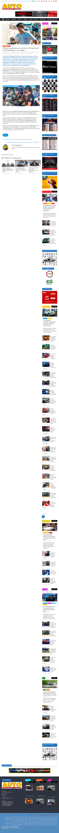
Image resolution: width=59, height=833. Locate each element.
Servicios (48, 822)
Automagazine (15, 52)
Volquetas (22, 820)
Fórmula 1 (34, 817)
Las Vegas (35, 52)
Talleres (34, 823)
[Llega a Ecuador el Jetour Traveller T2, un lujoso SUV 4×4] (46, 733)
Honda (39, 821)
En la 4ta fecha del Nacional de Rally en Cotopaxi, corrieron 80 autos (21, 169)
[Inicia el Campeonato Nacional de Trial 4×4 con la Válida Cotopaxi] (49, 680)
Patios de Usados (8, 823)
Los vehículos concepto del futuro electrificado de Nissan (17, 139)
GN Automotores (42, 819)
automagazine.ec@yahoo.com (7, 803)
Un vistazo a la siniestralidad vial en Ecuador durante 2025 (53, 563)
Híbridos (53, 603)
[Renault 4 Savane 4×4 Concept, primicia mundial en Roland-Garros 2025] (46, 705)
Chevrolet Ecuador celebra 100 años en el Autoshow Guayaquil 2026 (53, 384)
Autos (37, 820)
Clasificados (30, 819)
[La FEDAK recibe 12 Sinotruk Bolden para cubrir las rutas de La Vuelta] (46, 398)
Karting (9, 46)
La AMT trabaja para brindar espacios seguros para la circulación (23, 142)
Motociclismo (48, 817)
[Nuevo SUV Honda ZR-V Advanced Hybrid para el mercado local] (46, 465)
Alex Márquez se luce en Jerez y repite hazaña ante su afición (53, 223)
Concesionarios (54, 821)
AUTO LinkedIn (13, 825)
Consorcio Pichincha (54, 822)
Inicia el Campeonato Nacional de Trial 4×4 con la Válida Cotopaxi (49, 693)
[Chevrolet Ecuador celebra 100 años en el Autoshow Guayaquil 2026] (46, 380)
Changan (29, 821)
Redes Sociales (42, 823)
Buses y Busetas (6, 820)
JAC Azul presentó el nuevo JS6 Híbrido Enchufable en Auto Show (49, 609)
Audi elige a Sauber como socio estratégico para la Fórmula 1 (33, 169)
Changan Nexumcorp (26, 822)
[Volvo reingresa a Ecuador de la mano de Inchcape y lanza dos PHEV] (46, 492)
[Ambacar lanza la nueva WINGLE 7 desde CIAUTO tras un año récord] (46, 657)
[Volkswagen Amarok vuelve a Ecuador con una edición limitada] (46, 724)
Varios (30, 19)
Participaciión (9, 53)
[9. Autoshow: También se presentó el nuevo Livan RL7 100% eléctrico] (49, 309)
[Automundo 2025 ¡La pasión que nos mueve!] (46, 570)
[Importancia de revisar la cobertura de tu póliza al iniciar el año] (49, 523)
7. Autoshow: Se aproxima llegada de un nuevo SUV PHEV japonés (53, 356)
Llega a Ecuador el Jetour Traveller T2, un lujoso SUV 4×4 (53, 735)
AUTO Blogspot (48, 823)
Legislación (55, 825)
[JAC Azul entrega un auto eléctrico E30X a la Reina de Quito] (46, 666)
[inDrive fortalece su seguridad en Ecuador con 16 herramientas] (51, 785)
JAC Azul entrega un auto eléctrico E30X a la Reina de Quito (53, 670)
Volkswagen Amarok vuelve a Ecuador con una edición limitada (53, 727)
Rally (37, 817)
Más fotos (22, 818)
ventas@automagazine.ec (6, 805)
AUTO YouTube (30, 825)
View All (54, 23)
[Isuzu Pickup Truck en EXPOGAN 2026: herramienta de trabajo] (46, 474)
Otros (50, 821)
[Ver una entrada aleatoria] (56, 19)
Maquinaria (26, 820)
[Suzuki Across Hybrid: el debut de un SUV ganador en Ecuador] (46, 639)
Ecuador (23, 52)
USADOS (47, 818)
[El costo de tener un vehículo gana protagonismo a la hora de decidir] (46, 408)
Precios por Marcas (42, 818)
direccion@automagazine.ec (7, 804)
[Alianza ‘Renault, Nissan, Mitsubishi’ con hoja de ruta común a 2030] (8, 160)
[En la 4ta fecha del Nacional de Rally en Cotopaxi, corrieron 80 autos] (21, 160)
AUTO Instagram (19, 825)
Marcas (34, 820)
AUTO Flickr (51, 825)
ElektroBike (47, 821)
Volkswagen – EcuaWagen (51, 820)
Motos (19, 19)
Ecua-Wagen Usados (9, 819)
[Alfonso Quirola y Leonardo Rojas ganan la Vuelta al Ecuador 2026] (40, 785)
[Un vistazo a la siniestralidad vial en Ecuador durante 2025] (46, 561)
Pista (53, 203)
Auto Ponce (25, 819)
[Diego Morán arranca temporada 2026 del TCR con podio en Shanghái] (49, 194)
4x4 (44, 689)
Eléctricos (45, 318)
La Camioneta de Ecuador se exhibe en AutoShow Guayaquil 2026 (53, 375)
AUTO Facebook (54, 823)
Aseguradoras (46, 532)
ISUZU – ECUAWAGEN (42, 820)
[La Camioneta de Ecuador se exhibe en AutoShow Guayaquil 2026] (46, 372)
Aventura (12, 818)
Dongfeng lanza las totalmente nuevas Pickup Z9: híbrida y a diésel (53, 651)
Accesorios (24, 823)
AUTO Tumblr (42, 825)
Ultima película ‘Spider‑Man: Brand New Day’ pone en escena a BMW (53, 421)
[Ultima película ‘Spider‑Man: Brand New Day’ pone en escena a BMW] (46, 418)
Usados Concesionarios (53, 818)
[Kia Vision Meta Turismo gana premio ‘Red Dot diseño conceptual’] (46, 456)
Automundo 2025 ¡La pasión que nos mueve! (53, 572)
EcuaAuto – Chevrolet (34, 822)
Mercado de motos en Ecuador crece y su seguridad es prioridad (53, 581)
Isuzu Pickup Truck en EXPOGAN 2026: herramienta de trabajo (53, 477)
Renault (33, 821)
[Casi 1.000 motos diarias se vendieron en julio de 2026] (46, 344)
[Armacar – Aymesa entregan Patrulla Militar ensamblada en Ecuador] (46, 482)
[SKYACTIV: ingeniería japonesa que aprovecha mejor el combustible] (46, 426)
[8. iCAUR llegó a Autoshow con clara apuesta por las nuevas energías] (46, 335)
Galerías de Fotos (17, 818)
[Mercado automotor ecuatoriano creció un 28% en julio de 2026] (46, 389)
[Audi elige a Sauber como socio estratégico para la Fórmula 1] (34, 160)
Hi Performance (19, 823)
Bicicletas (4, 818)
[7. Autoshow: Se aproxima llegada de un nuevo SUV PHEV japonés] (46, 353)
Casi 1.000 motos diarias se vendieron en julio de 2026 (53, 347)
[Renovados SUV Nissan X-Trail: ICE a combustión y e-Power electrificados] (46, 436)
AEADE (45, 822)
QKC (25, 53)
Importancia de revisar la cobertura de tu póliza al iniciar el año (49, 537)
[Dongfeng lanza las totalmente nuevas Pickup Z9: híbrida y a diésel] (46, 648)
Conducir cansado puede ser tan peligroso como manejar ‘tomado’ (50, 33)
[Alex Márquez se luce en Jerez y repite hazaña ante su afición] (46, 220)
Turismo (25, 19)
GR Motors (21, 819)
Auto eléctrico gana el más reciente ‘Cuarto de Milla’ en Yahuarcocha (53, 232)
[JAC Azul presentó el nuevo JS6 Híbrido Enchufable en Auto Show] (46, 362)
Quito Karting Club (30, 53)
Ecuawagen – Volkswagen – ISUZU (10, 822)
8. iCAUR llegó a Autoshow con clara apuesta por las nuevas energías (27, 1)
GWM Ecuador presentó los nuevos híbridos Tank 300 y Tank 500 (53, 718)
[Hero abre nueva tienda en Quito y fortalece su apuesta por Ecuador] (46, 501)
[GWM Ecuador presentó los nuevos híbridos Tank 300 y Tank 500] (46, 715)
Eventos (49, 603)
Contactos (49, 19)
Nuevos (36, 19)
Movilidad (49, 28)
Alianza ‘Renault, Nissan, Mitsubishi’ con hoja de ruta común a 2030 (8, 169)
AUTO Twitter (25, 825)
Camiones (26, 817)
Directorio (42, 19)
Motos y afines (48, 819)
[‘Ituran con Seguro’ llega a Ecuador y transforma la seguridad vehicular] (46, 551)
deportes (19, 52)
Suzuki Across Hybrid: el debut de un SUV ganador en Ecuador (53, 642)
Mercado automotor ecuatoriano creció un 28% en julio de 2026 (53, 392)
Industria (7, 19)
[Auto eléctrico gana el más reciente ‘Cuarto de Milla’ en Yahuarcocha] (46, 229)
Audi (20, 821)
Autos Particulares (36, 819)
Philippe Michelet (14, 53)
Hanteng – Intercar (24, 821)
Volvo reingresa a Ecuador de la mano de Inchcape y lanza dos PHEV (53, 495)
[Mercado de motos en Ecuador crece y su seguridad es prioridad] (46, 578)
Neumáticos (14, 823)
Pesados (17, 817)
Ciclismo (53, 817)
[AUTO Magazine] (3, 19)
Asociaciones (41, 822)
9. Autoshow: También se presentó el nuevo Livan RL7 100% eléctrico (49, 323)
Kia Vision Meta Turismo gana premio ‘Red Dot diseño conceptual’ (53, 459)
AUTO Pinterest (36, 825)
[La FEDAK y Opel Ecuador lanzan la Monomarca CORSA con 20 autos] (46, 238)
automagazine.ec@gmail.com (7, 801)
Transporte (54, 28)
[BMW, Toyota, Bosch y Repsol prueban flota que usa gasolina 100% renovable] (46, 446)
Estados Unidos (27, 52)
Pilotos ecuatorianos (21, 53)
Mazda (17, 821)
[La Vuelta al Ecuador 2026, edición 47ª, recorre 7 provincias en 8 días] (40, 799)
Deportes (14, 19)
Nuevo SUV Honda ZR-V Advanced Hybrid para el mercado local (53, 468)
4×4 (41, 817)
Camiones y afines (13, 820)
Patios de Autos (15, 819)
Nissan (14, 821)
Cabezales (18, 820)
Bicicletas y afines (54, 819)
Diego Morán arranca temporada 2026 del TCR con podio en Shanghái (49, 208)
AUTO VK (46, 825)
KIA (56, 820)
